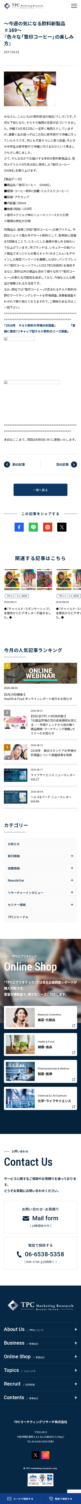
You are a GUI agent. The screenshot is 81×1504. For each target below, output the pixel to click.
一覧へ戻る (40, 490)
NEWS (24, 596)
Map (60, 1437)
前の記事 (18, 464)
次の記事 (62, 464)
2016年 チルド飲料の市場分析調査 (30, 325)
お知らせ (14, 844)
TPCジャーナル (13, 596)
